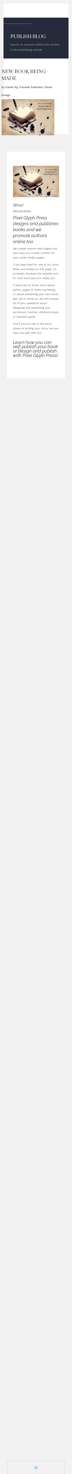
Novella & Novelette (46, 546)
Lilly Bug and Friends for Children (32, 626)
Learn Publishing (21, 546)
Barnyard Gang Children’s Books (31, 432)
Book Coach (30, 440)
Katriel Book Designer (29, 723)
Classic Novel (48, 542)
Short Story (50, 445)
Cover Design (19, 445)
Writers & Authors (38, 551)
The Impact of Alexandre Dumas (32, 719)
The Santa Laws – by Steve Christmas (35, 1036)
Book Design (48, 440)
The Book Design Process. (27, 1401)
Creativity (35, 445)
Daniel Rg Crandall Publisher (24, 87)
